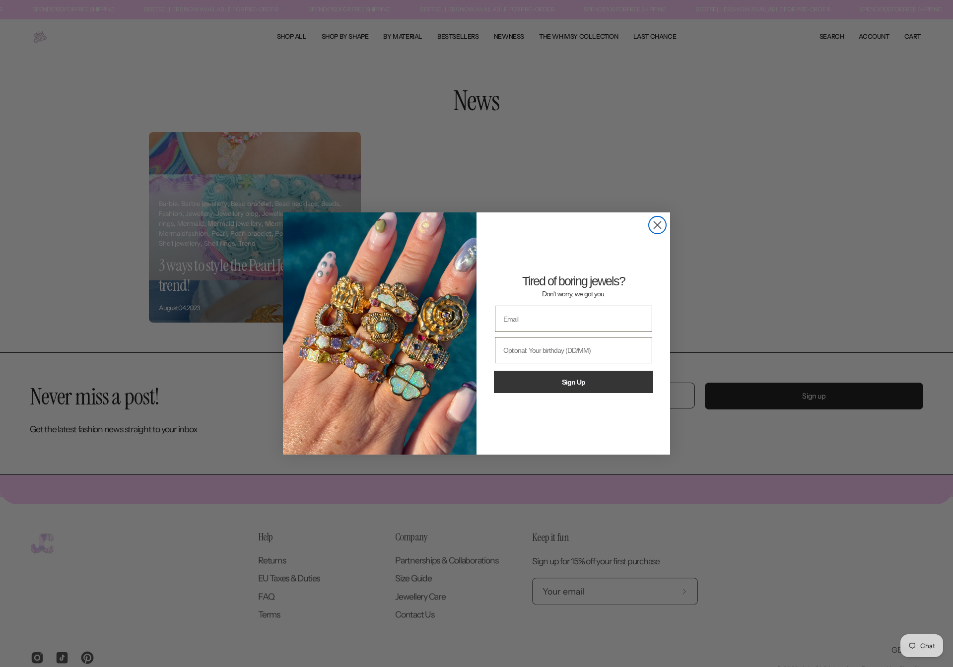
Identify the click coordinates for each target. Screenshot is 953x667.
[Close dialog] (657, 225)
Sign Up (573, 382)
